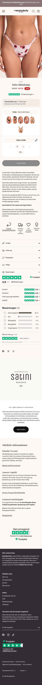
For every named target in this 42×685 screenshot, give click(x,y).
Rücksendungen (7, 601)
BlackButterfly (10, 676)
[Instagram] (8, 634)
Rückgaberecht (7, 515)
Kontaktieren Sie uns (8, 596)
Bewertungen (9, 272)
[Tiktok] (13, 634)
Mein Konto (6, 585)
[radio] (9, 120)
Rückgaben (9, 257)
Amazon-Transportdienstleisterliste (13, 492)
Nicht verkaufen (27, 664)
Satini (21, 81)
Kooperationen (7, 580)
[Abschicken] (39, 627)
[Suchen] (33, 11)
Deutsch (22, 670)
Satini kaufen (21, 429)
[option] (21, 3)
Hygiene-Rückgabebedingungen (8, 229)
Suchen (4, 583)
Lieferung (8, 250)
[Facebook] (3, 634)
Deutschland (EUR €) (8, 670)
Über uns (5, 577)
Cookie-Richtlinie (20, 661)
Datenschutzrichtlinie (8, 661)
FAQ (3, 599)
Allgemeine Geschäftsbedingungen (11, 664)
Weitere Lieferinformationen (11, 465)
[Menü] (3, 11)
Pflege (7, 265)
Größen (8, 243)
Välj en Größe (21, 140)
